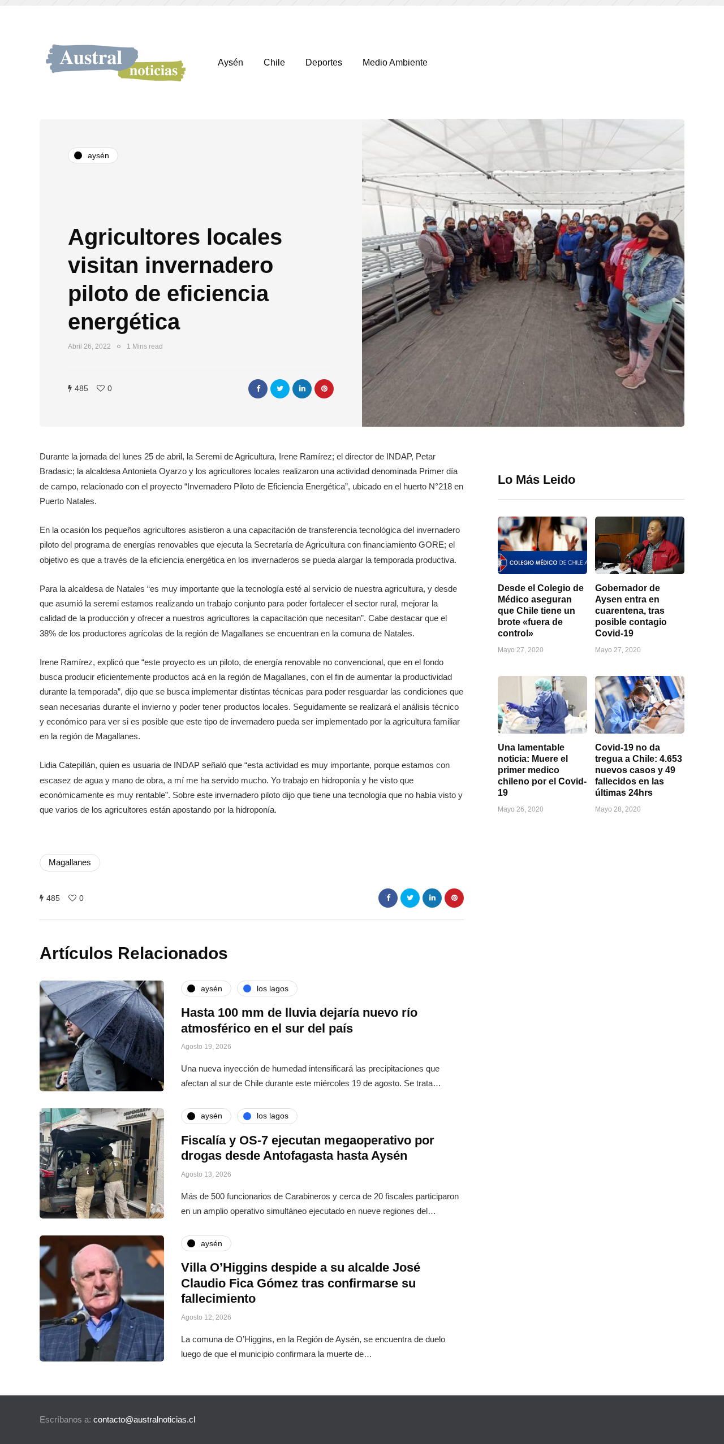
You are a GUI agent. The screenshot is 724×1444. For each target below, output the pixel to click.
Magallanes (70, 862)
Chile (274, 62)
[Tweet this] (280, 388)
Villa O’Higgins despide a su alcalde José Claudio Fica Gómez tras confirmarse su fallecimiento (300, 1283)
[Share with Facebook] (258, 388)
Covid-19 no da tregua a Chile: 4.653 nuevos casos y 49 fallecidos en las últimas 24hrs (638, 770)
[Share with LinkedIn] (302, 388)
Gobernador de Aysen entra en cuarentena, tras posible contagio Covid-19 (631, 610)
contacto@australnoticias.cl (144, 1419)
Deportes (323, 62)
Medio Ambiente (395, 62)
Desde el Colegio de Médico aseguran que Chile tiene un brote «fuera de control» (541, 610)
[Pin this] (324, 388)
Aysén (230, 62)
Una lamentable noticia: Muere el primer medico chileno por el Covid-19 (542, 770)
